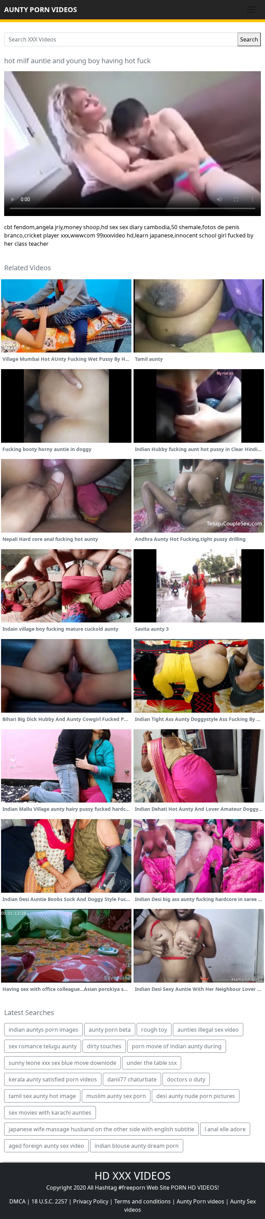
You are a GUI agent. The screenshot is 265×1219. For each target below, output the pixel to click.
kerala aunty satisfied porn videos (53, 1079)
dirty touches (104, 1046)
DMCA (17, 1201)
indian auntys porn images (43, 1029)
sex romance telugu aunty (43, 1046)
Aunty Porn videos (200, 1201)
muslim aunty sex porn (116, 1096)
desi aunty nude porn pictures (195, 1096)
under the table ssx (152, 1063)
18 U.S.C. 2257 (49, 1201)
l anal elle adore (225, 1129)
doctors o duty (186, 1079)
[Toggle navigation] (251, 10)
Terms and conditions (142, 1201)
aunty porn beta (110, 1029)
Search (249, 39)
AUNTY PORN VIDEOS (40, 9)
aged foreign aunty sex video (46, 1146)
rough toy (154, 1029)
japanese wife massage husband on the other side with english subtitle (101, 1129)
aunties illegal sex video (208, 1029)
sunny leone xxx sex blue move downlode (62, 1063)
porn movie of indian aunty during (177, 1046)
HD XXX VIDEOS (132, 1176)
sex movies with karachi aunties (50, 1112)
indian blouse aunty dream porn (137, 1146)
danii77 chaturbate (132, 1079)
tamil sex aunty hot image (42, 1096)
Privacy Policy (90, 1201)
